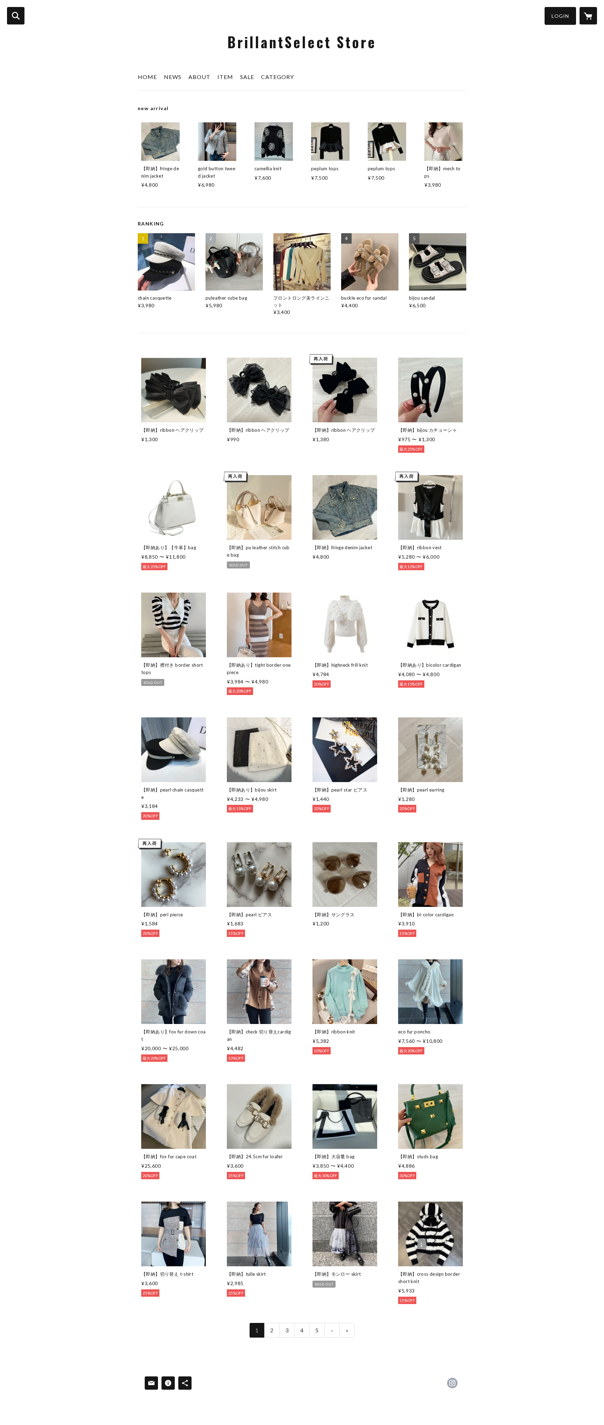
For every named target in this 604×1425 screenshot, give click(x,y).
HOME (147, 76)
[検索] (15, 15)
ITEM (225, 76)
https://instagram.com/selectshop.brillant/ (452, 1383)
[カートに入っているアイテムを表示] (588, 15)
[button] (560, 16)
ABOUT (199, 76)
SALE (247, 76)
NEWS (172, 76)
